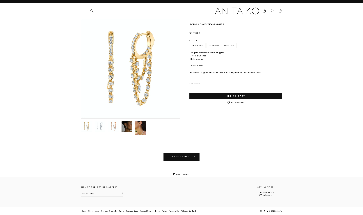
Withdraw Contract (188, 211)
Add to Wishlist (237, 102)
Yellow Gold (197, 45)
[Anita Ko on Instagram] (261, 211)
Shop (90, 211)
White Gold (214, 45)
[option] (130, 69)
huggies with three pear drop (214, 72)
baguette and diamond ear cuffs (246, 72)
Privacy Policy (161, 211)
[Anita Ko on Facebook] (264, 211)
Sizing (121, 211)
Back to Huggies (183, 157)
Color (193, 40)
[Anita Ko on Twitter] (267, 211)
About (97, 211)
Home (84, 211)
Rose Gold (229, 45)
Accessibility (174, 211)
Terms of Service (146, 211)
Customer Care (131, 211)
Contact (104, 211)
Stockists (113, 211)
